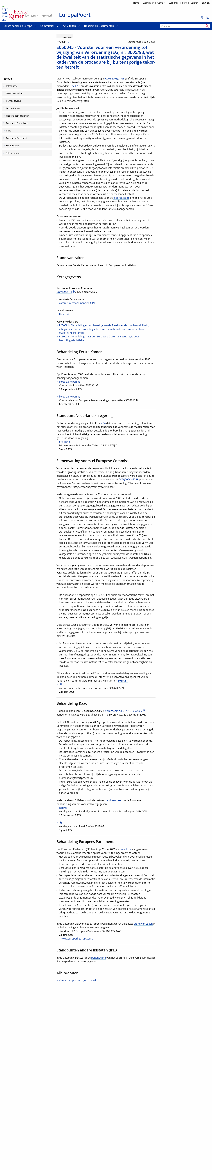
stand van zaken (113, 800)
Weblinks (173, 2)
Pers (184, 2)
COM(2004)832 (127, 479)
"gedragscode (121, 197)
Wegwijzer (148, 2)
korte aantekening (69, 381)
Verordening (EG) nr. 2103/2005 (123, 711)
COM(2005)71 (113, 78)
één (103, 423)
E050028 (74, 86)
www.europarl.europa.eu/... (77, 938)
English (206, 2)
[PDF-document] (91, 684)
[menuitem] (18, 26)
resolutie (126, 849)
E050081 (123, 680)
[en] (61, 807)
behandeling (98, 957)
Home (136, 2)
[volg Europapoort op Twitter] (201, 19)
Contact (161, 2)
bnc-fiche (64, 441)
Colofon (194, 2)
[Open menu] (35, 26)
